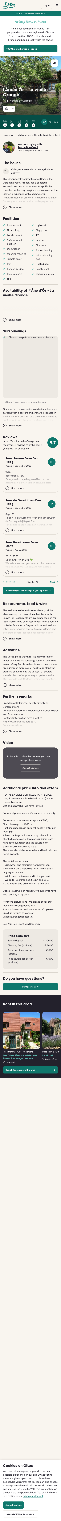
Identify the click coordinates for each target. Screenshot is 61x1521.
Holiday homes (24, 135)
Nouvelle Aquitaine (43, 135)
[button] (30, 367)
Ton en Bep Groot (28, 147)
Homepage (8, 135)
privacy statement (33, 1496)
